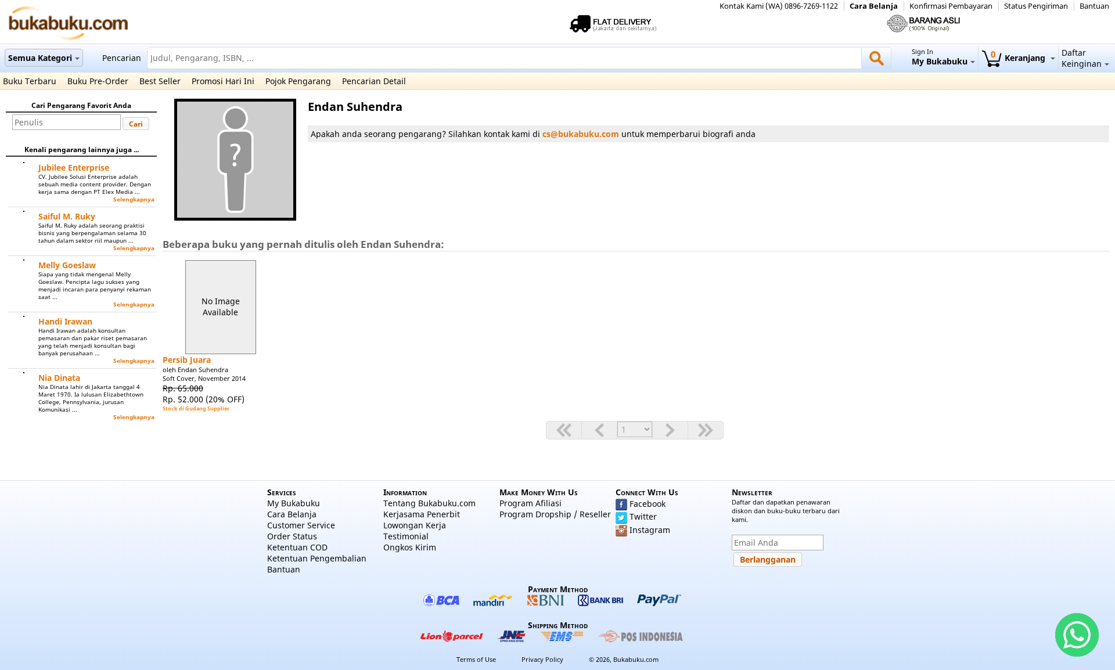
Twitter (643, 516)
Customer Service (301, 525)
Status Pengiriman (1036, 6)
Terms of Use (476, 659)
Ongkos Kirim (409, 547)
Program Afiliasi (530, 503)
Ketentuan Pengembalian (316, 558)
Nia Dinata (59, 377)
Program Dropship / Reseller (555, 514)
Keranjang (1019, 57)
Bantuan (1094, 6)
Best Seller (160, 81)
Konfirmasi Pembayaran (950, 6)
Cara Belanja (874, 6)
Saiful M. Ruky (66, 216)
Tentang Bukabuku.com (429, 503)
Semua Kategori (40, 57)
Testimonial (406, 536)
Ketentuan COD (297, 547)
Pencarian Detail (374, 81)
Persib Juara (187, 359)
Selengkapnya (133, 199)
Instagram (650, 529)
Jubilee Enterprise (73, 167)
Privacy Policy (542, 659)
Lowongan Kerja (414, 525)
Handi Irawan (65, 321)
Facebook (648, 503)
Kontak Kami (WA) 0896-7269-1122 (779, 6)
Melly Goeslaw (67, 265)
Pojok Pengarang (298, 81)
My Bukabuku (293, 503)
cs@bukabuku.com (580, 133)
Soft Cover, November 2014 (204, 378)
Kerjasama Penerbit (421, 514)
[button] (136, 123)
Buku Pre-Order (97, 81)
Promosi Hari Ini (223, 81)
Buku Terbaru (29, 81)
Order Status (292, 536)
